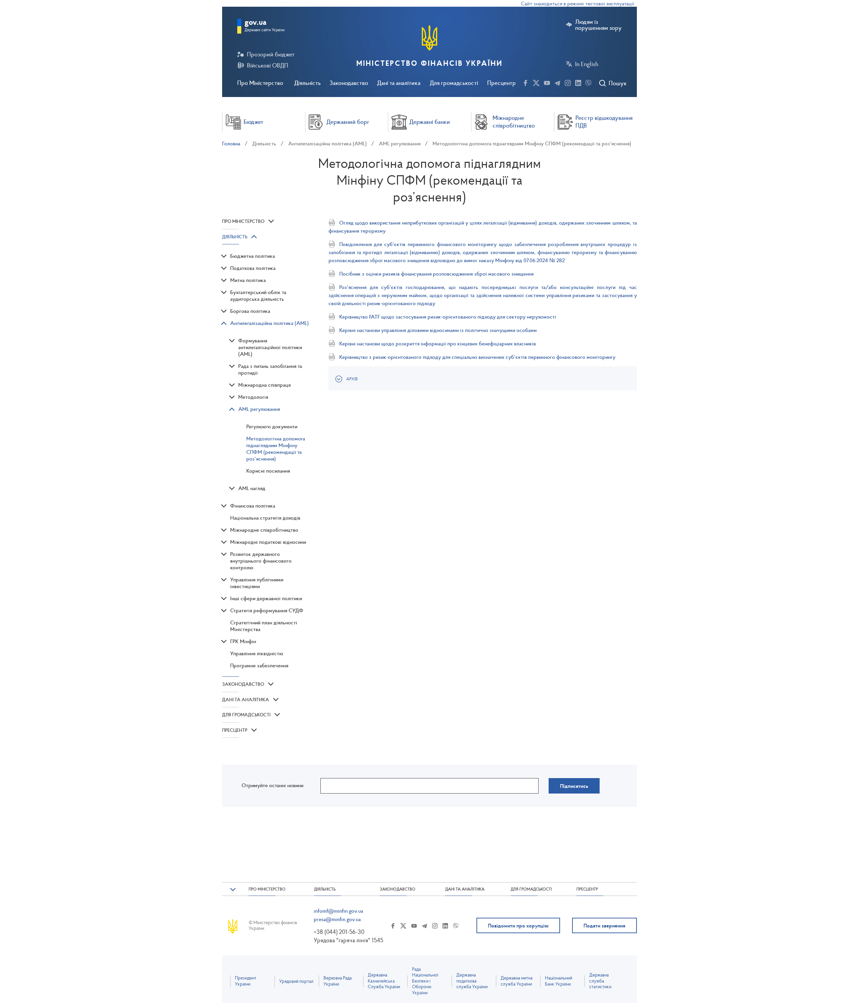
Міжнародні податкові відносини (268, 541)
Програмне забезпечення (259, 665)
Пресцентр (501, 83)
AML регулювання (399, 143)
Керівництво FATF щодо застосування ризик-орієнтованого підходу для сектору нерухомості (447, 316)
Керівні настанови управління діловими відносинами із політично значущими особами (438, 330)
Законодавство (349, 83)
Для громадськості (454, 83)
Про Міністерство (260, 83)
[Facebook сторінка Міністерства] (525, 82)
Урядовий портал (296, 981)
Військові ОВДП (267, 65)
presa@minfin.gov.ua (337, 919)
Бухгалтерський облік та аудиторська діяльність (258, 295)
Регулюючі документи (271, 426)
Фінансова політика (252, 505)
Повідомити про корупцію (518, 925)
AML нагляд (251, 488)
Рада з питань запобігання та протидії (270, 369)
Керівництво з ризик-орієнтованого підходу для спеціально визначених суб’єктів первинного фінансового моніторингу (477, 356)
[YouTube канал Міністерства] (547, 82)
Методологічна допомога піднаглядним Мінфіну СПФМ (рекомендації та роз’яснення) (532, 143)
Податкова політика (252, 268)
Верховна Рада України (337, 981)
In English (586, 64)
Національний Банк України (558, 981)
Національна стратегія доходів (265, 517)
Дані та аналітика (398, 83)
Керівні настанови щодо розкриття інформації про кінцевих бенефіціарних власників (437, 343)
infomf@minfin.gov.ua (338, 910)
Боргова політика (250, 310)
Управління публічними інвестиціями (256, 582)
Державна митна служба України (517, 981)
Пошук (617, 83)
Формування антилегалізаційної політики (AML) (270, 347)
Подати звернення (604, 925)
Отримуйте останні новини (272, 785)
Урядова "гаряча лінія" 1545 (348, 940)
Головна (231, 143)
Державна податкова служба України (472, 981)
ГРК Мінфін (243, 641)
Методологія (253, 396)
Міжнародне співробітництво (264, 529)
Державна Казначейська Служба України (384, 981)
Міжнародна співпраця (264, 384)
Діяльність (307, 83)
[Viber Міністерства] (588, 82)
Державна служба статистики (600, 981)
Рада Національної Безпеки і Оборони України (425, 981)
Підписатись (574, 785)
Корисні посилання (268, 470)
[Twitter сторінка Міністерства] (536, 82)
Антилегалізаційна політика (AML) (327, 143)
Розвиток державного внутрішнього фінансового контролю (261, 561)
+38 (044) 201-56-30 (339, 932)
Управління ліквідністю (256, 653)
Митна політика (248, 280)
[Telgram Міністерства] (557, 82)
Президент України (245, 981)
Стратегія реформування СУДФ (266, 610)
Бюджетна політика (252, 255)
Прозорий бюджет (271, 54)
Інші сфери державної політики (266, 598)
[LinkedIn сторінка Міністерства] (578, 82)
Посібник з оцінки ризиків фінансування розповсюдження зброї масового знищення (436, 273)
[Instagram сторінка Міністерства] (568, 82)
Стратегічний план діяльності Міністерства (263, 625)
